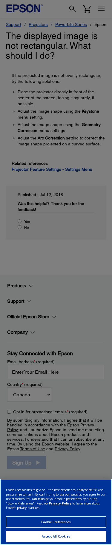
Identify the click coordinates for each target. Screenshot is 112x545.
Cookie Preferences (56, 522)
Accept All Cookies (56, 536)
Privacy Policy (60, 503)
